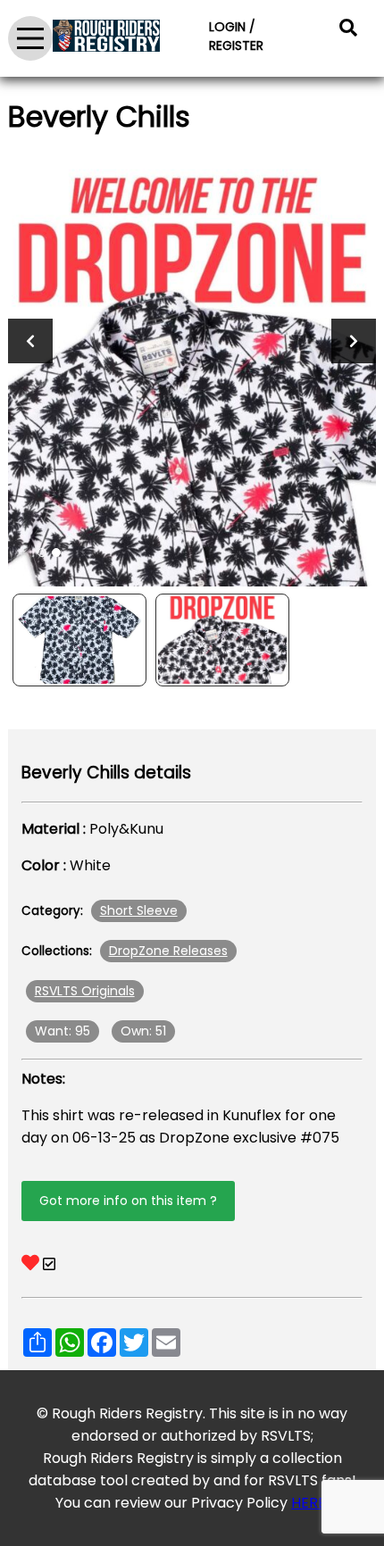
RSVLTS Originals (85, 991)
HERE (308, 1502)
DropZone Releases (168, 951)
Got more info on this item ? (128, 1200)
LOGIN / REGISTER (236, 36)
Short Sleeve (139, 910)
